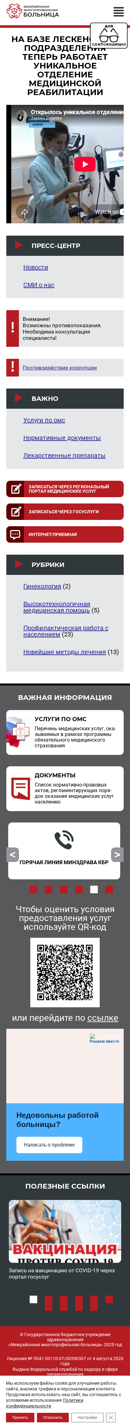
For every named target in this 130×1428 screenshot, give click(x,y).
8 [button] (64, 1307)
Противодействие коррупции (60, 368)
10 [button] (94, 1307)
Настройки (87, 1417)
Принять (20, 1417)
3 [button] (64, 889)
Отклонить (52, 1417)
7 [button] (48, 1307)
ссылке (102, 1018)
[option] (64, 850)
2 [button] (48, 889)
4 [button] (79, 889)
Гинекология (42, 586)
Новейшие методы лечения (64, 652)
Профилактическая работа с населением (65, 631)
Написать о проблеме (49, 1145)
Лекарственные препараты (64, 455)
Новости (35, 267)
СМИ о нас (38, 285)
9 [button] (79, 1307)
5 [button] (94, 889)
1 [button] (33, 889)
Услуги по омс (44, 420)
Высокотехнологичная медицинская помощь (56, 607)
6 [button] (109, 889)
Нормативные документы (62, 438)
